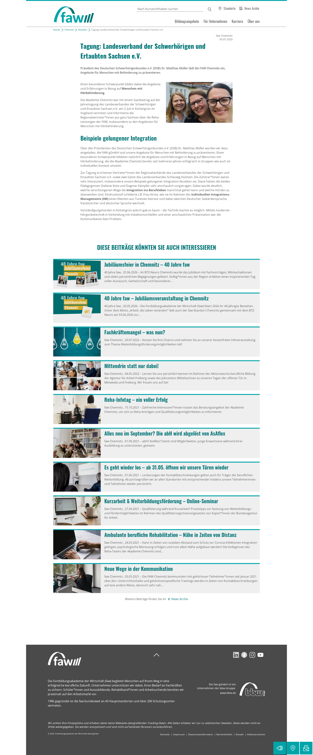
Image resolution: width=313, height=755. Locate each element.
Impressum (179, 734)
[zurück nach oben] (156, 655)
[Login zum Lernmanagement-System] (279, 748)
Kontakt (239, 734)
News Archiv (252, 8)
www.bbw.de (228, 693)
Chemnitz (69, 29)
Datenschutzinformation (200, 734)
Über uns (254, 21)
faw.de (56, 29)
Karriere (237, 21)
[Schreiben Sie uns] (306, 748)
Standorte (230, 8)
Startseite (165, 734)
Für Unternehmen (215, 21)
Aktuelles (82, 29)
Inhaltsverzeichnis (256, 734)
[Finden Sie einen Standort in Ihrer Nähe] (293, 748)
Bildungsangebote (187, 21)
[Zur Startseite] (60, 13)
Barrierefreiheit (224, 734)
